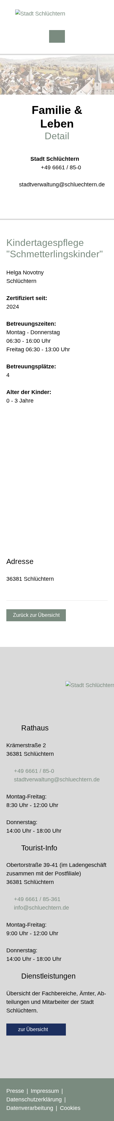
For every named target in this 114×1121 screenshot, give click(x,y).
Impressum (45, 1091)
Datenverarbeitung (29, 1108)
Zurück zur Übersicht (36, 615)
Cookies (70, 1108)
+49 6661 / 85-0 (61, 167)
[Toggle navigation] (57, 36)
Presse (15, 1091)
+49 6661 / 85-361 (37, 899)
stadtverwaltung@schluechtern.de (62, 184)
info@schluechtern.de (41, 908)
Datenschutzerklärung (34, 1099)
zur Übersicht (33, 1029)
